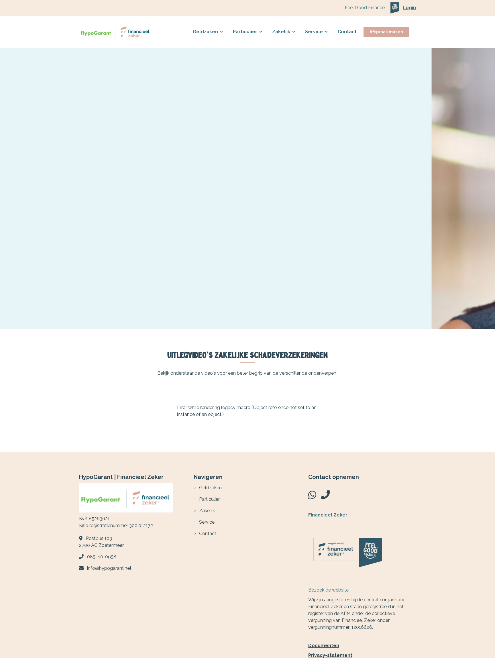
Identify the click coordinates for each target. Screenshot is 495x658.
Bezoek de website (328, 590)
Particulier (245, 31)
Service (314, 31)
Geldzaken (205, 31)
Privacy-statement (330, 655)
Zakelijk (281, 31)
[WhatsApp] (312, 496)
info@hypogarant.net (109, 568)
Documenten (323, 645)
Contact (347, 31)
